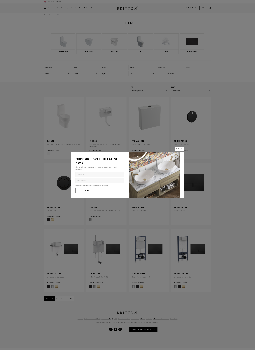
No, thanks (179, 149)
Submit (87, 190)
